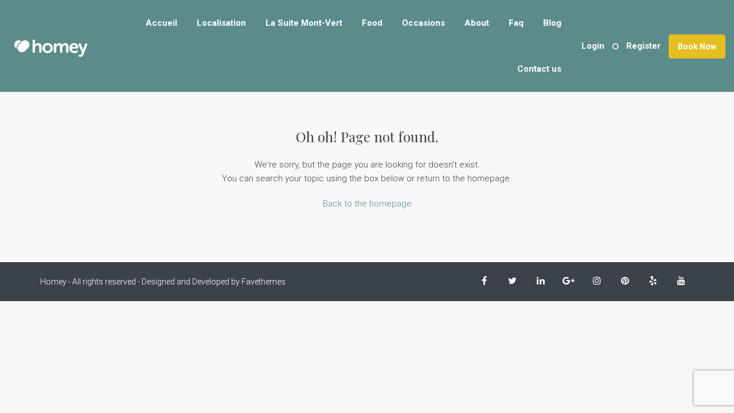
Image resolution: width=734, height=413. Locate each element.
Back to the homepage (367, 203)
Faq (516, 23)
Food (372, 23)
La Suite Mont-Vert (304, 23)
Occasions (423, 23)
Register (643, 46)
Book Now (697, 46)
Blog (552, 23)
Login (592, 46)
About (476, 23)
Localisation (221, 23)
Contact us (539, 69)
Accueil (161, 23)
